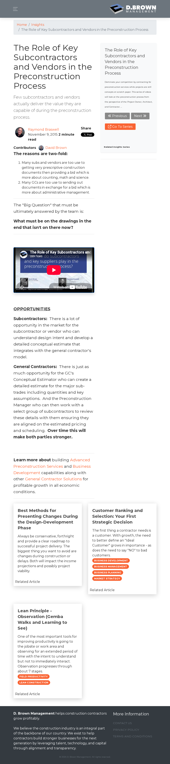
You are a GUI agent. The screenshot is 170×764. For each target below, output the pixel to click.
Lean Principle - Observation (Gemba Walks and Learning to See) (42, 619)
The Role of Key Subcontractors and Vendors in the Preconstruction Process (125, 62)
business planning (107, 572)
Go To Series (121, 127)
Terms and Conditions (132, 736)
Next (138, 116)
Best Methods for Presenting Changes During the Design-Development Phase (48, 519)
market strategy (107, 578)
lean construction (33, 682)
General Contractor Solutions (53, 478)
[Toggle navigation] (14, 9)
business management (110, 566)
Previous (119, 116)
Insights (37, 25)
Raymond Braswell (43, 130)
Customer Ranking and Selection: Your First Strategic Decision (117, 516)
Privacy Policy (126, 729)
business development (111, 560)
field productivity (33, 676)
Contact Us (122, 723)
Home (22, 25)
